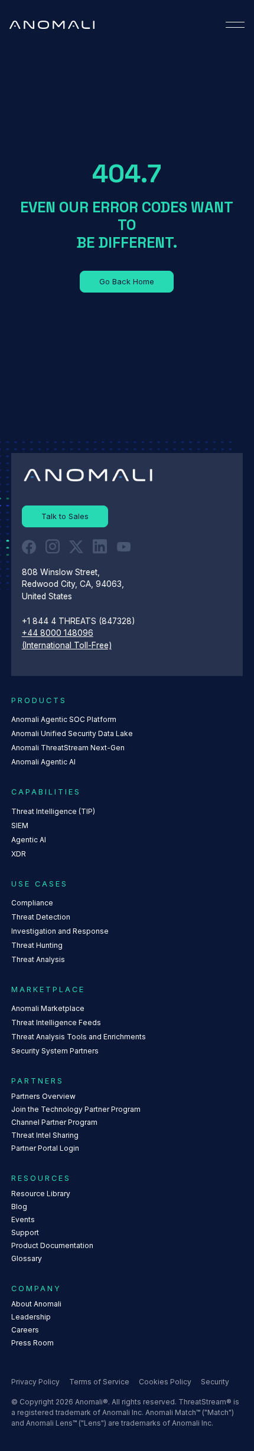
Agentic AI (28, 839)
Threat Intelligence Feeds (56, 1022)
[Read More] (126, 282)
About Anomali (36, 1303)
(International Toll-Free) (67, 645)
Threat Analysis (38, 959)
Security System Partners (55, 1050)
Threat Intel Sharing (45, 1135)
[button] (235, 24)
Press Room (32, 1342)
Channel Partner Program (54, 1122)
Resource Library (40, 1193)
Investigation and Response (60, 931)
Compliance (32, 902)
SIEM (19, 825)
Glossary (26, 1258)
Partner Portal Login (45, 1148)
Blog (19, 1206)
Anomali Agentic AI (43, 761)
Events (23, 1219)
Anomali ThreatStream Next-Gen (68, 747)
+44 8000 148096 (57, 633)
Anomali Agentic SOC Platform (63, 719)
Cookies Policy (165, 1381)
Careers (25, 1329)
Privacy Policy (35, 1381)
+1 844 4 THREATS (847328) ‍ (79, 621)
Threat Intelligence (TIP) (53, 811)
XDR (18, 853)
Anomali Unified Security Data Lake (72, 733)
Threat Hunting (37, 945)
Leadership (31, 1316)
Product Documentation (52, 1245)
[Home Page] (52, 24)
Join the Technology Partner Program (76, 1109)
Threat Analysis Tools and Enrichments (78, 1036)
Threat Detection (40, 916)
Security (215, 1381)
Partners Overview (43, 1096)
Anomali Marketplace (47, 1008)
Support (25, 1232)
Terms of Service (99, 1381)
